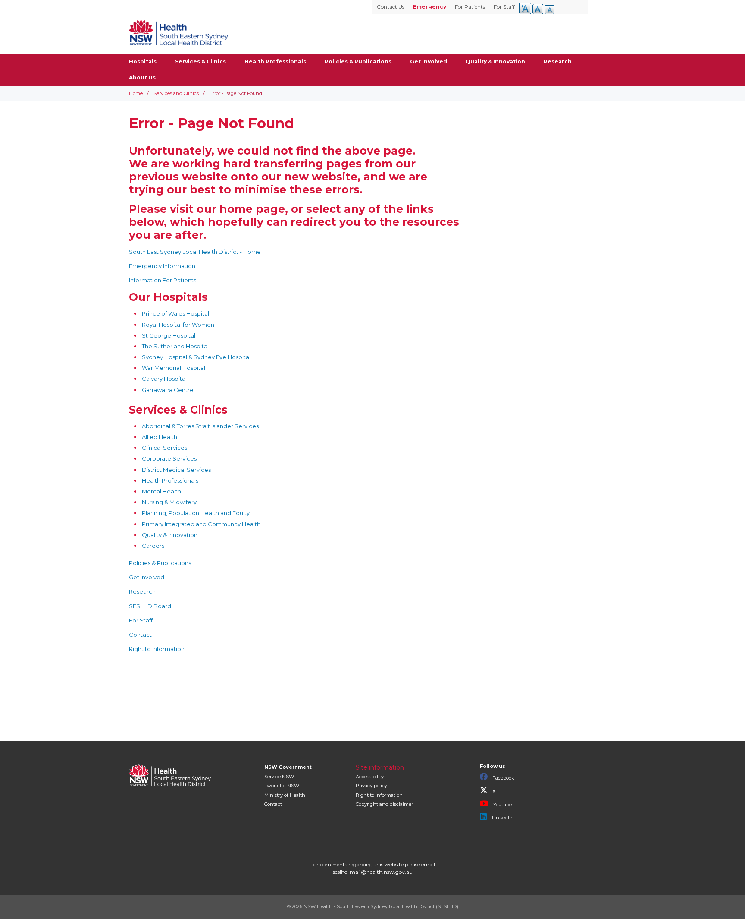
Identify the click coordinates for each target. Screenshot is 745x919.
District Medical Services (176, 469)
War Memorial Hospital (173, 367)
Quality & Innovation (495, 61)
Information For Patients (162, 280)
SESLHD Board (150, 606)
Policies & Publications (358, 61)
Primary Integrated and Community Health (201, 524)
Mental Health (161, 491)
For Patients (470, 6)
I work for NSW (281, 786)
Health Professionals (275, 61)
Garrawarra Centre (168, 389)
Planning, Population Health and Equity (196, 512)
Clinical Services (164, 447)
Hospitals (143, 61)
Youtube (502, 805)
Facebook (502, 778)
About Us (142, 77)
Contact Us (390, 6)
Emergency (429, 6)
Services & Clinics (200, 61)
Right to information (157, 648)
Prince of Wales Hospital (175, 313)
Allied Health (159, 436)
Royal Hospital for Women (178, 324)
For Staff (504, 6)
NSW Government (288, 767)
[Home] (178, 32)
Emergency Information (162, 265)
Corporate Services (169, 458)
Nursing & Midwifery (169, 502)
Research (558, 61)
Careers (153, 545)
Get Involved (428, 61)
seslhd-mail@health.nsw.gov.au (373, 871)
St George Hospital (168, 335)
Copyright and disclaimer (384, 804)
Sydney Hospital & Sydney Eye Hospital (196, 357)
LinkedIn (502, 818)
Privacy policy (371, 786)
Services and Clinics (176, 93)
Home (136, 93)
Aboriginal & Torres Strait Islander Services (200, 426)
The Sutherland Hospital (175, 346)
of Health (284, 795)
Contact (140, 634)
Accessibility (370, 777)
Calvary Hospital (164, 378)
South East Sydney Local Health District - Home (195, 251)
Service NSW (279, 777)
